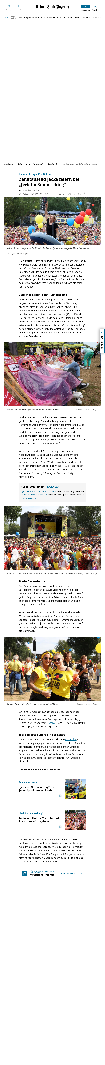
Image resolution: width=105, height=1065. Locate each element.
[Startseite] (52, 7)
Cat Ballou (71, 739)
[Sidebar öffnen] (13, 17)
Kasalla (51, 163)
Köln (20, 163)
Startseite (8, 163)
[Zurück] (6, 17)
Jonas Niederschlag (31, 190)
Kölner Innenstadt (34, 163)
